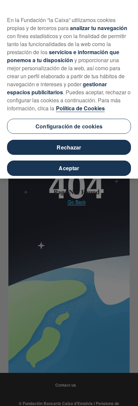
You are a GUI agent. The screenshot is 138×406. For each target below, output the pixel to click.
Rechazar (69, 147)
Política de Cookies (80, 108)
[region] (69, 89)
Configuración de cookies (69, 126)
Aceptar (69, 168)
